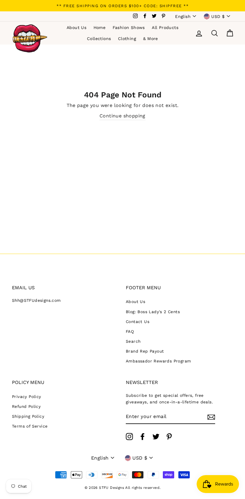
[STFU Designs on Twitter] (156, 436)
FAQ (130, 331)
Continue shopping (122, 116)
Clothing (127, 38)
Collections (99, 38)
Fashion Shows (129, 27)
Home (100, 27)
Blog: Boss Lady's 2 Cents (153, 311)
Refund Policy (26, 406)
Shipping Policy (28, 416)
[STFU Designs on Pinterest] (169, 436)
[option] (122, 6)
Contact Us (137, 321)
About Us (76, 27)
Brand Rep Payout (145, 351)
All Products (165, 27)
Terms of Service (30, 426)
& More (150, 38)
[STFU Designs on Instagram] (129, 436)
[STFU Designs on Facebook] (142, 436)
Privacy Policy (26, 396)
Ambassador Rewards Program (158, 361)
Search (133, 341)
